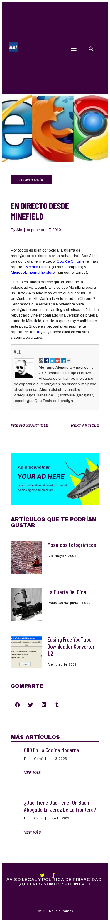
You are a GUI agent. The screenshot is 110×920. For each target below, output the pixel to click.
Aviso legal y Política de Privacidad (53, 880)
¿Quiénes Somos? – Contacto (57, 884)
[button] (73, 48)
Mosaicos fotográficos (72, 544)
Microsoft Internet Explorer (33, 273)
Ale (17, 351)
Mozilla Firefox (38, 267)
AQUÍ (42, 332)
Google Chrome (70, 261)
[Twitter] (42, 875)
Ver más (32, 773)
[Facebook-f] (53, 875)
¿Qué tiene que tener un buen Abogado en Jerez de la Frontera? (60, 806)
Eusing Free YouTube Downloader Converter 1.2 (71, 646)
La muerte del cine (67, 591)
